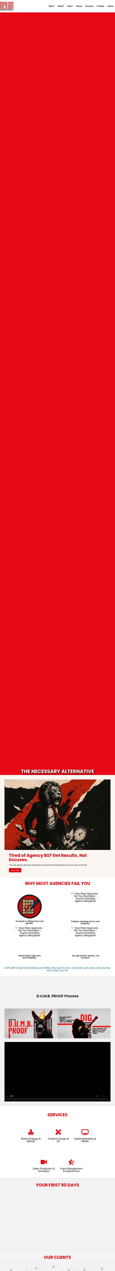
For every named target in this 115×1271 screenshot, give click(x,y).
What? (61, 6)
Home (110, 6)
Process (89, 6)
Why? (51, 6)
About (79, 6)
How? (70, 6)
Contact (100, 6)
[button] (7, 1023)
